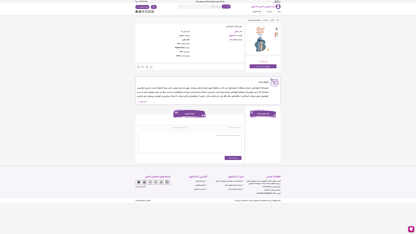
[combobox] (203, 7)
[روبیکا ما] (137, 12)
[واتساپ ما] (149, 12)
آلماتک (137, 200)
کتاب (272, 20)
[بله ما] (153, 12)
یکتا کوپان (232, 35)
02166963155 (266, 186)
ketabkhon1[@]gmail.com (266, 193)
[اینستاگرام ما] (146, 12)
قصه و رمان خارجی (254, 20)
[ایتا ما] (140, 12)
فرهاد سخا (233, 39)
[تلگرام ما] (143, 12)
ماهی (236, 31)
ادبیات (265, 20)
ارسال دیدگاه (233, 158)
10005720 (267, 190)
